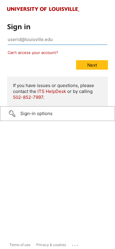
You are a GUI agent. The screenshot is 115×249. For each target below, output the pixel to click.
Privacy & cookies (51, 245)
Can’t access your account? (33, 52)
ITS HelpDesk (51, 91)
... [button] (75, 244)
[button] (57, 114)
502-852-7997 (28, 97)
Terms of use (19, 245)
